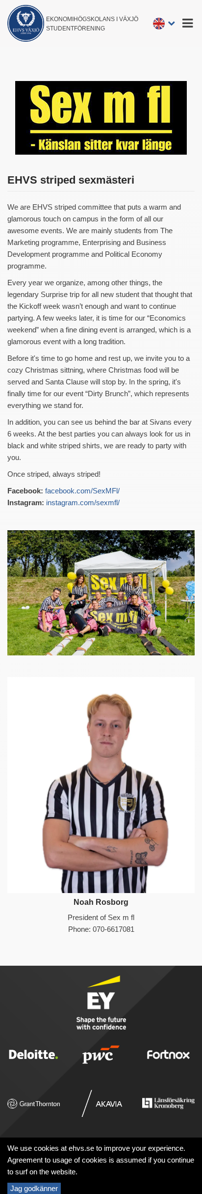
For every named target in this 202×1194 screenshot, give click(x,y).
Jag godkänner (34, 1188)
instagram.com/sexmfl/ (83, 502)
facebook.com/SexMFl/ (82, 491)
